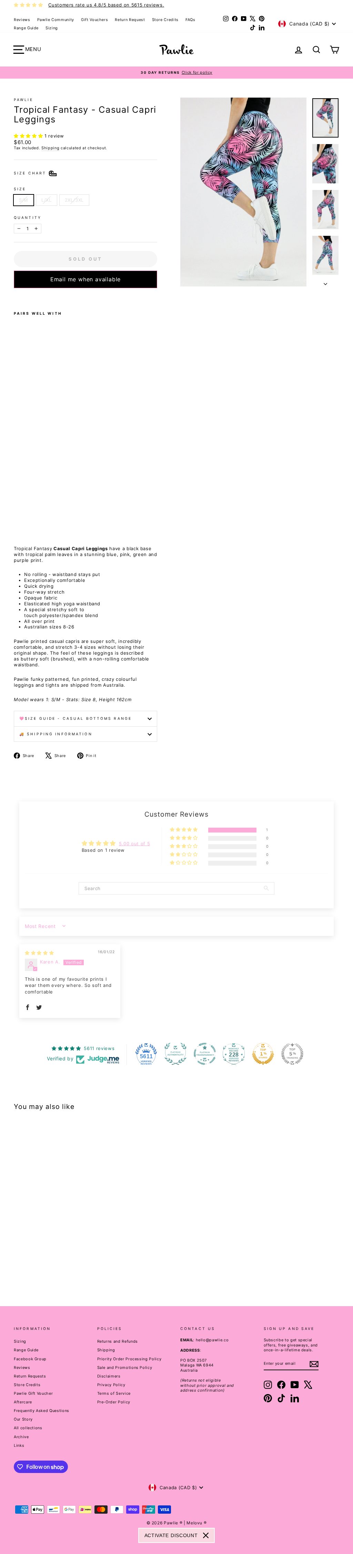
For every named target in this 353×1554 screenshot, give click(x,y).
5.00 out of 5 (134, 843)
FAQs (190, 19)
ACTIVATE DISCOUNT (171, 1535)
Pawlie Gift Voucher (33, 1393)
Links (19, 1445)
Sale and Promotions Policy (124, 1367)
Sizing (52, 28)
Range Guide (26, 28)
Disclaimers (109, 1376)
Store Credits (165, 19)
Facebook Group (30, 1358)
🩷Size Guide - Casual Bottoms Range (75, 718)
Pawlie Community (55, 19)
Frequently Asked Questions (41, 1410)
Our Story (23, 1419)
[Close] (206, 1535)
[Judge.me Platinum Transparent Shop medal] (205, 1054)
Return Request (130, 19)
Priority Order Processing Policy (129, 1358)
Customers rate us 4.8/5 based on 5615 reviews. (106, 5)
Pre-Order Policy (113, 1402)
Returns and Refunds (117, 1341)
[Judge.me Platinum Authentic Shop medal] (175, 1054)
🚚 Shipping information (55, 734)
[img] (39, 953)
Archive (21, 1436)
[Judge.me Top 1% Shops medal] (263, 1054)
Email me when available (85, 279)
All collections (28, 1427)
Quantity (27, 217)
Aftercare (23, 1402)
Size (20, 189)
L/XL (46, 200)
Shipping (50, 147)
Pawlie (23, 100)
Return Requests (30, 1376)
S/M (23, 200)
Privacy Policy (111, 1384)
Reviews (22, 19)
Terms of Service (114, 1393)
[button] (29, 136)
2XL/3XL (74, 200)
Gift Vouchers (94, 19)
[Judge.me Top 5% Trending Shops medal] (292, 1054)
